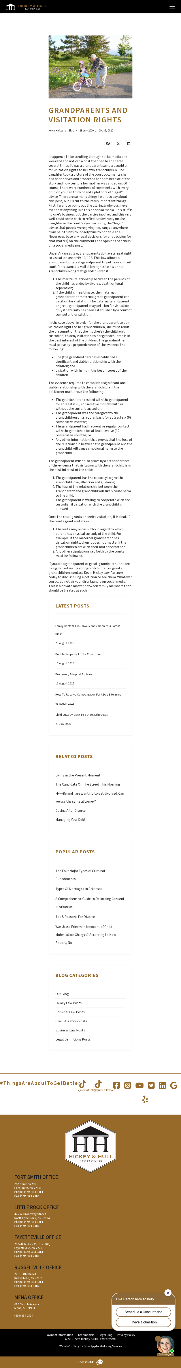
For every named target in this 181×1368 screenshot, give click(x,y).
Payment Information (59, 1335)
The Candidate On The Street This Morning (87, 784)
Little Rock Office (36, 1207)
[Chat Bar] (90, 1362)
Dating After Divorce (70, 810)
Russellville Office (37, 1267)
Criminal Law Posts (70, 1012)
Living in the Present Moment (77, 775)
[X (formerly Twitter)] (118, 143)
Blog (71, 131)
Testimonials (85, 1335)
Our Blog (62, 994)
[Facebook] (108, 143)
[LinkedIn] (128, 143)
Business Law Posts (70, 1030)
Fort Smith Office (36, 1177)
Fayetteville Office (37, 1237)
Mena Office (28, 1297)
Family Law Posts (68, 1003)
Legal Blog (106, 1335)
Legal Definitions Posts (73, 1039)
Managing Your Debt (70, 819)
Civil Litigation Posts (71, 1021)
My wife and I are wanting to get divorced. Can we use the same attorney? (89, 797)
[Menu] (172, 6)
